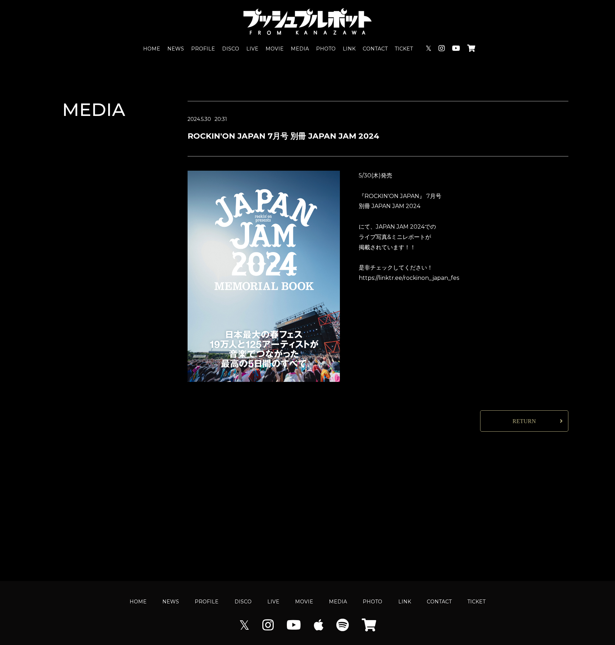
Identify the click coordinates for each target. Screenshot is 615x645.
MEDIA (300, 49)
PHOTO (326, 49)
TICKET (404, 49)
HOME (151, 49)
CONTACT (375, 49)
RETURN (524, 421)
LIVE (252, 49)
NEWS (175, 49)
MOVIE (275, 49)
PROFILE (203, 49)
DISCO (230, 49)
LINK (349, 49)
